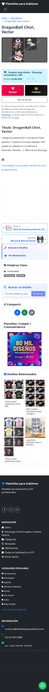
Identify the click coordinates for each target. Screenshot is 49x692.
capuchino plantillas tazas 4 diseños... (34, 442)
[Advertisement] (24, 197)
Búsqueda (10, 543)
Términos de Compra (11, 654)
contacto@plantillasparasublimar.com (24, 629)
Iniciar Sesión (12, 556)
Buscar (39, 293)
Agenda (7, 582)
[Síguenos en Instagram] (17, 509)
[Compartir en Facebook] (17, 312)
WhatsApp (6, 114)
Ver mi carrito (24, 99)
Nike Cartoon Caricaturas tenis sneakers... (34, 411)
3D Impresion (10, 573)
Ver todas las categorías (15, 609)
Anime (7, 591)
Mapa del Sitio (8, 658)
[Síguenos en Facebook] (4, 509)
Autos (6, 599)
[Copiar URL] (32, 312)
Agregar (13, 92)
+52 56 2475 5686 (13, 637)
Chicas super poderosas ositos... (13, 459)
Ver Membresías (17, 255)
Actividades (9, 578)
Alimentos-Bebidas (12, 586)
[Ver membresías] (24, 349)
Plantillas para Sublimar (21, 4)
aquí (17, 117)
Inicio (4, 17)
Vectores (20, 275)
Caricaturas (16, 17)
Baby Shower (10, 604)
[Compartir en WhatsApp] (25, 312)
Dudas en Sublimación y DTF (19, 552)
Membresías (11, 548)
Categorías (10, 539)
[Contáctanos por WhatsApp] (11, 509)
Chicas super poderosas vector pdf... (13, 403)
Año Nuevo (9, 595)
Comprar (36, 92)
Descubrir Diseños (18, 247)
